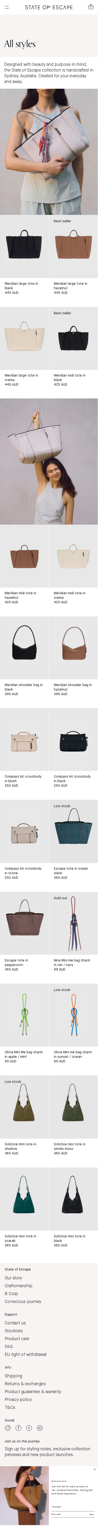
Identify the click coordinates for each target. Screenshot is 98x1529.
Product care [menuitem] (17, 1339)
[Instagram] (8, 1428)
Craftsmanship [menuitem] (19, 1286)
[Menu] (6, 6)
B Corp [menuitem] (11, 1294)
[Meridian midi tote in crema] (73, 556)
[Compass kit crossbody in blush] (24, 739)
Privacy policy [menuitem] (18, 1399)
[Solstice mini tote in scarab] (24, 1198)
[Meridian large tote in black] (24, 246)
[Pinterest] (29, 1428)
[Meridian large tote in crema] (24, 338)
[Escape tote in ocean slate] (73, 831)
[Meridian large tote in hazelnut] (73, 246)
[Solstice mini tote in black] (73, 1198)
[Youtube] (40, 1428)
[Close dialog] (94, 1469)
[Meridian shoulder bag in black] (24, 647)
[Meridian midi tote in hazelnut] (24, 556)
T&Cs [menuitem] (10, 1407)
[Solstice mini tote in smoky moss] (73, 1106)
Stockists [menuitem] (14, 1331)
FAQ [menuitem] (9, 1346)
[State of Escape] (49, 7)
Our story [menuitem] (13, 1278)
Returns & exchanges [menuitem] (25, 1384)
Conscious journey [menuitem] (23, 1301)
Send (91, 1514)
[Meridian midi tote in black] (73, 338)
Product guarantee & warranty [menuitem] (33, 1392)
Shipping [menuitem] (13, 1376)
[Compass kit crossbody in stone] (24, 831)
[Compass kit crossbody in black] (73, 739)
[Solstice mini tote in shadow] (24, 1106)
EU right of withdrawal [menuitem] (26, 1354)
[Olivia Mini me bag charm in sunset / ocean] (73, 1015)
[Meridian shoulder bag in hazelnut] (73, 647)
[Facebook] (18, 1428)
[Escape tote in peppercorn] (24, 923)
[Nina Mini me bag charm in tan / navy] (73, 923)
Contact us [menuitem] (15, 1323)
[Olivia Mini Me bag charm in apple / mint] (24, 1015)
